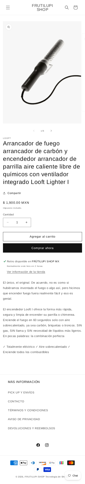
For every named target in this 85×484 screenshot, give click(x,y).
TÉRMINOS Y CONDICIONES (28, 410)
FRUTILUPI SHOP (35, 476)
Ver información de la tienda (26, 271)
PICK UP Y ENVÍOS (21, 392)
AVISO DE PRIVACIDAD (24, 419)
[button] (8, 7)
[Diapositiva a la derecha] (51, 130)
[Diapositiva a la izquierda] (33, 130)
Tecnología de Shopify (57, 476)
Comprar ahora (42, 248)
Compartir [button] (14, 193)
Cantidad (8, 214)
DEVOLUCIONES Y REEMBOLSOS (31, 428)
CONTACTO (16, 401)
